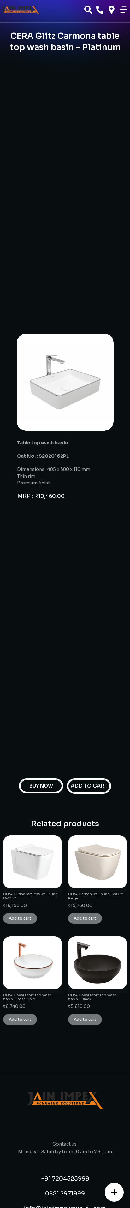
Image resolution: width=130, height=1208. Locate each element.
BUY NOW (41, 786)
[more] (114, 1192)
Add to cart (20, 918)
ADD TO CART (89, 786)
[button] (123, 9)
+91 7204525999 (65, 1178)
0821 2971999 (65, 1193)
